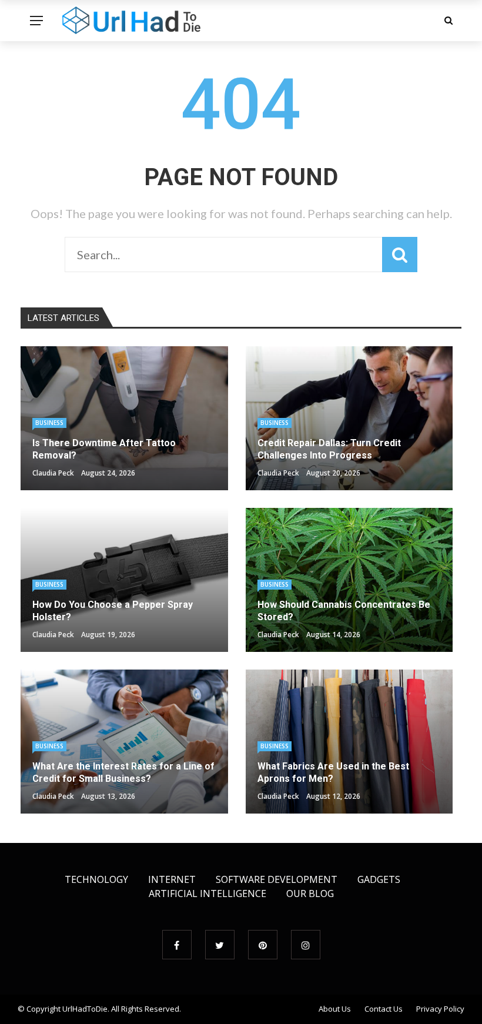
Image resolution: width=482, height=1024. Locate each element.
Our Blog (310, 893)
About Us (335, 1008)
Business (49, 423)
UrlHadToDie (85, 1008)
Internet (172, 879)
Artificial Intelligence (207, 893)
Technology (96, 879)
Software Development (276, 879)
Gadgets (378, 879)
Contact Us (383, 1008)
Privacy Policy (440, 1008)
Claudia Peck (53, 473)
